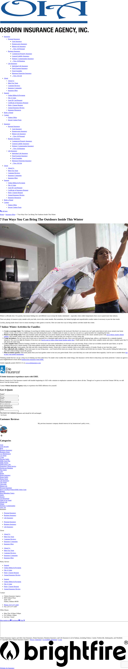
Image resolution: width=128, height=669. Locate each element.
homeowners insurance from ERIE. (33, 359)
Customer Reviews (14, 85)
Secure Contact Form (14, 120)
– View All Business (18, 61)
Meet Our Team (13, 83)
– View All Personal (18, 49)
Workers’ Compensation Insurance (23, 59)
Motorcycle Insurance (19, 46)
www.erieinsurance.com (33, 363)
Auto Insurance (17, 41)
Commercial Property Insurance (22, 54)
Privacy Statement (35, 640)
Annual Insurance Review (16, 108)
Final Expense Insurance (20, 68)
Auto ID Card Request (15, 100)
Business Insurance (14, 51)
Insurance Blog (13, 90)
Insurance (7, 36)
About (6, 78)
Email (2, 398)
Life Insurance (12, 63)
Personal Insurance (14, 39)
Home (2, 214)
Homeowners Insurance (19, 44)
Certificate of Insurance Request (18, 103)
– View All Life (17, 76)
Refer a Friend (8, 112)
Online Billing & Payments (16, 95)
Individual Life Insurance (20, 66)
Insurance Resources (14, 110)
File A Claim (12, 98)
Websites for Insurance (7, 668)
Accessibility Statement (49, 640)
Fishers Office (12, 117)
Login (60, 640)
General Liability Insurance (20, 56)
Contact (6, 115)
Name (2, 394)
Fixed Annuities (17, 71)
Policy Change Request (15, 105)
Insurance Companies (15, 88)
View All (3, 507)
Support (6, 93)
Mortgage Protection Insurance (21, 73)
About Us (11, 81)
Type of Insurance (6, 406)
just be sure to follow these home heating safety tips (58, 340)
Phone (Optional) (5, 402)
